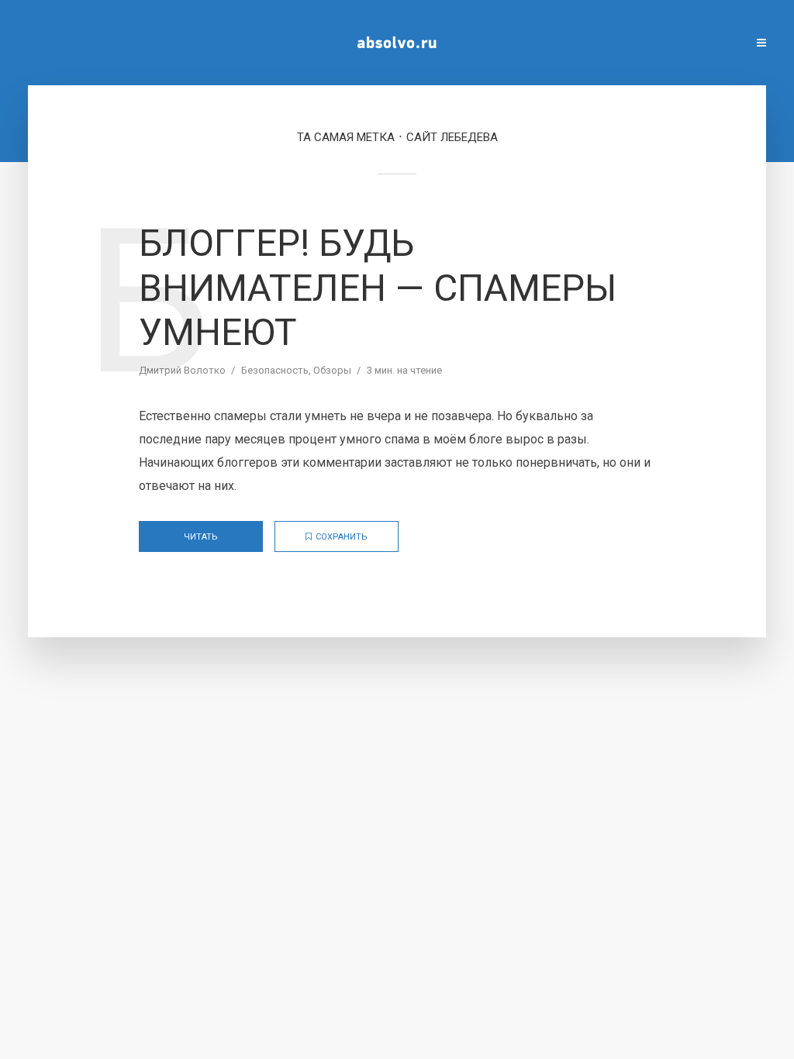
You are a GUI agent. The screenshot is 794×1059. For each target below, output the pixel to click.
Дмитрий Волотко (182, 370)
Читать (201, 537)
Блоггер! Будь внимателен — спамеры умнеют (377, 287)
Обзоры (332, 370)
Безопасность (275, 370)
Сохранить (342, 537)
